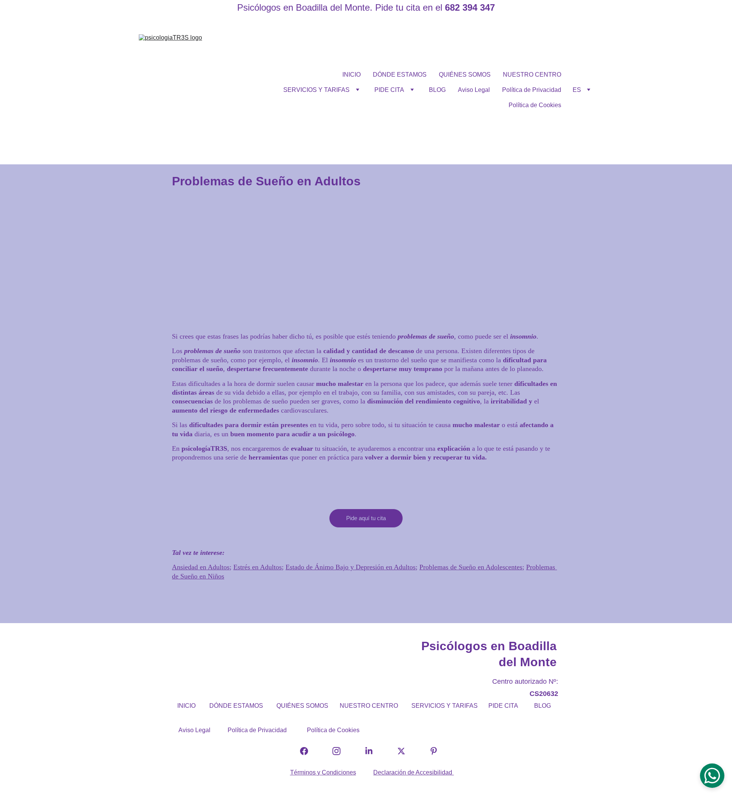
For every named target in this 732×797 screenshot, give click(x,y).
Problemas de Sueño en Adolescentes (470, 567)
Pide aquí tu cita (366, 518)
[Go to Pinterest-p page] (434, 751)
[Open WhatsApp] (712, 775)
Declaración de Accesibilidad (413, 772)
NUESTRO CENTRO (532, 74)
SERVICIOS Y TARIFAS (316, 90)
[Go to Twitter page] (405, 751)
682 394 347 (470, 7)
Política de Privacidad (531, 90)
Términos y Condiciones (323, 772)
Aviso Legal (474, 90)
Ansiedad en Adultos (201, 567)
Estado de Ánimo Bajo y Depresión (336, 567)
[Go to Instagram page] (340, 751)
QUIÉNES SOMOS (465, 74)
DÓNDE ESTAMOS (400, 74)
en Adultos (401, 567)
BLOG (437, 90)
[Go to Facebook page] (308, 751)
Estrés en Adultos (257, 567)
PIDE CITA (389, 90)
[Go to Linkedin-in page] (372, 751)
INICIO (351, 74)
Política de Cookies (535, 105)
